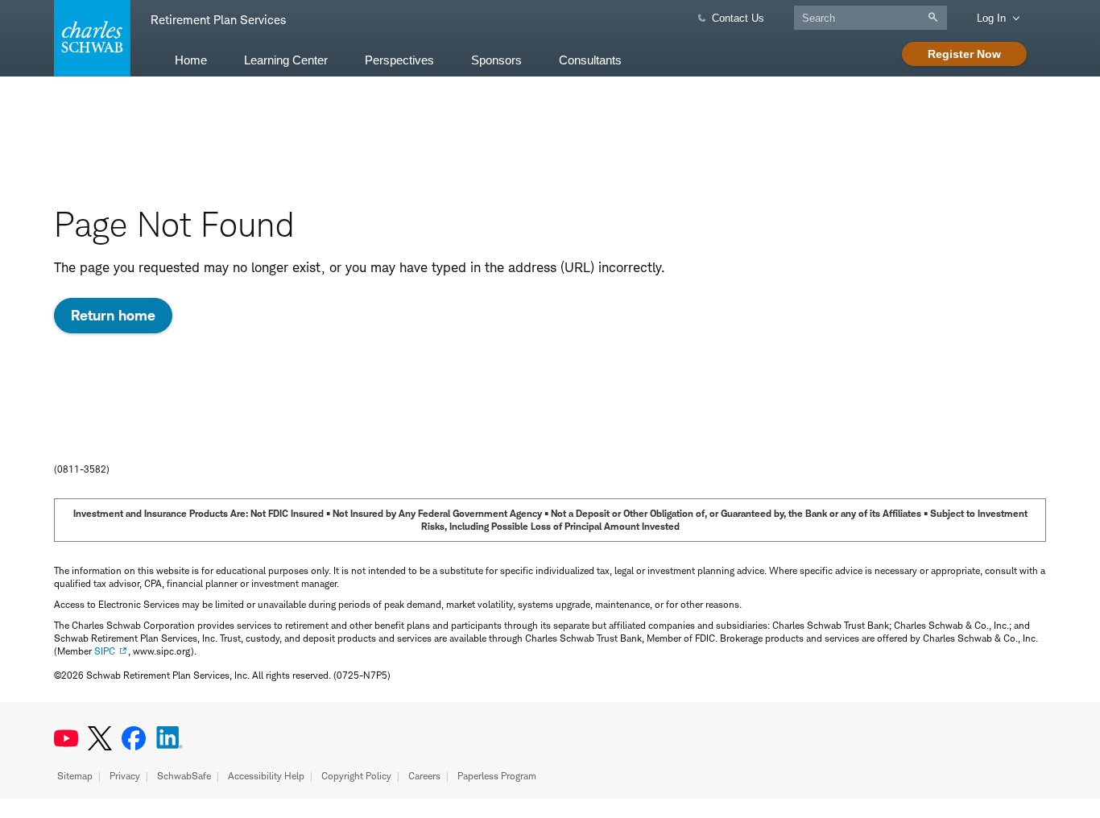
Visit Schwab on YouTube (66, 738)
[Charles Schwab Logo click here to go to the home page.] (89, 38)
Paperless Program (496, 776)
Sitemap (75, 776)
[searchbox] (870, 18)
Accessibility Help (266, 776)
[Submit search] (936, 17)
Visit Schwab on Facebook (134, 738)
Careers (424, 776)
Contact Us (738, 18)
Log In (991, 18)
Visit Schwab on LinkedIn (169, 738)
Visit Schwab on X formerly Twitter (100, 738)
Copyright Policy (356, 776)
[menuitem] (190, 59)
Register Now (964, 54)
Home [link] (191, 60)
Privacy (125, 776)
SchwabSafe (184, 776)
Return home (113, 315)
